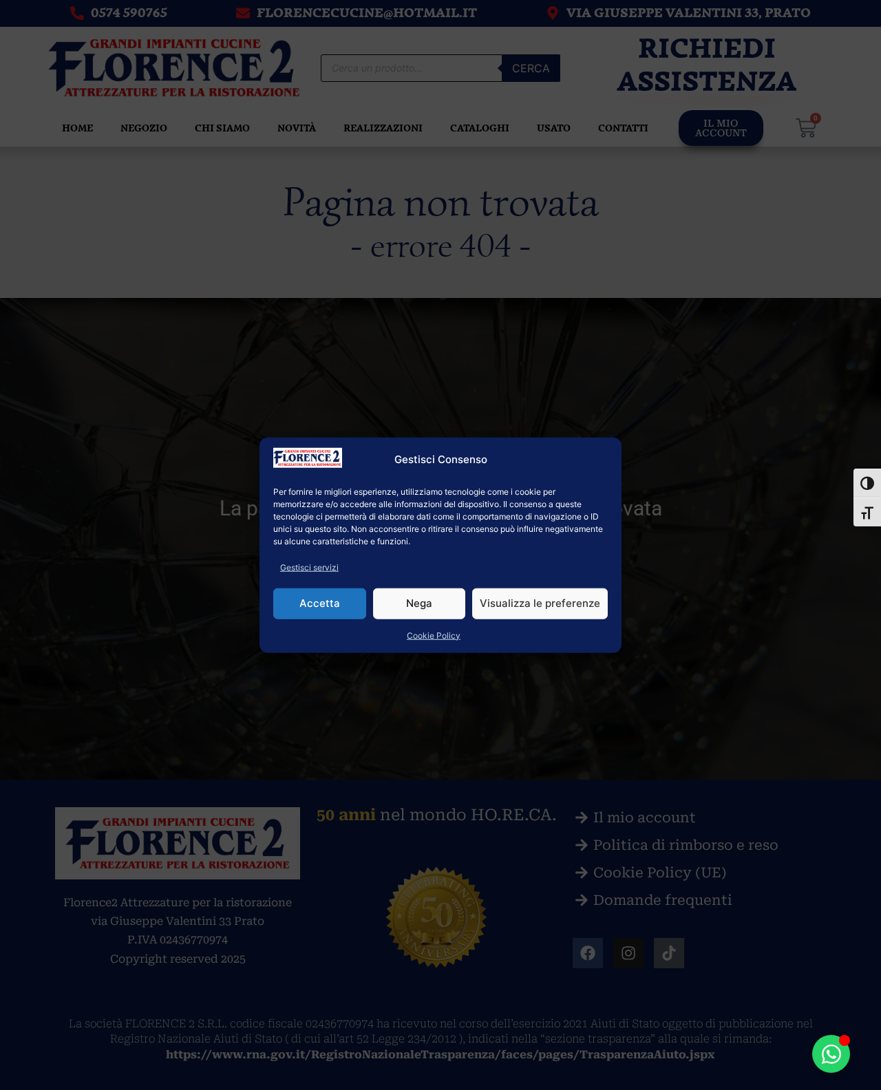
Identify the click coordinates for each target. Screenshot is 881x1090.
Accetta (319, 603)
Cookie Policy (433, 635)
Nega (419, 603)
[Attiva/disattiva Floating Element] (831, 1054)
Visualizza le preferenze (540, 603)
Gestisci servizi (309, 567)
